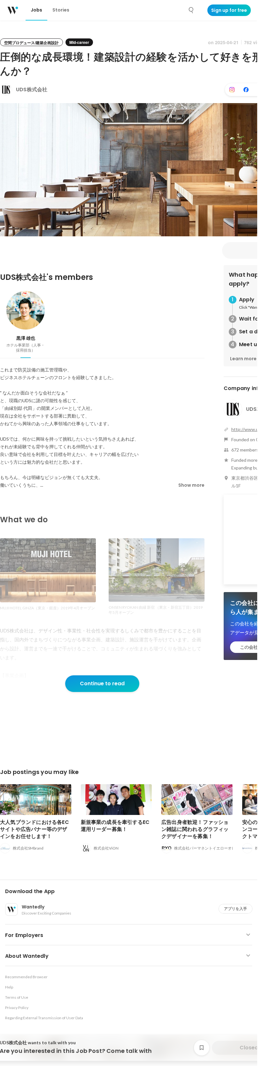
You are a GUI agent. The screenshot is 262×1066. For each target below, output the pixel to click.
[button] (131, 891)
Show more (191, 485)
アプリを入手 (235, 908)
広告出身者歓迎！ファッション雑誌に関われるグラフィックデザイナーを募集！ (195, 829)
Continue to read (102, 683)
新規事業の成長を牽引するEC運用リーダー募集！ (115, 825)
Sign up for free (229, 10)
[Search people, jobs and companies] (191, 10)
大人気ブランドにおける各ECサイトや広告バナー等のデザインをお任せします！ (34, 829)
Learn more (243, 358)
